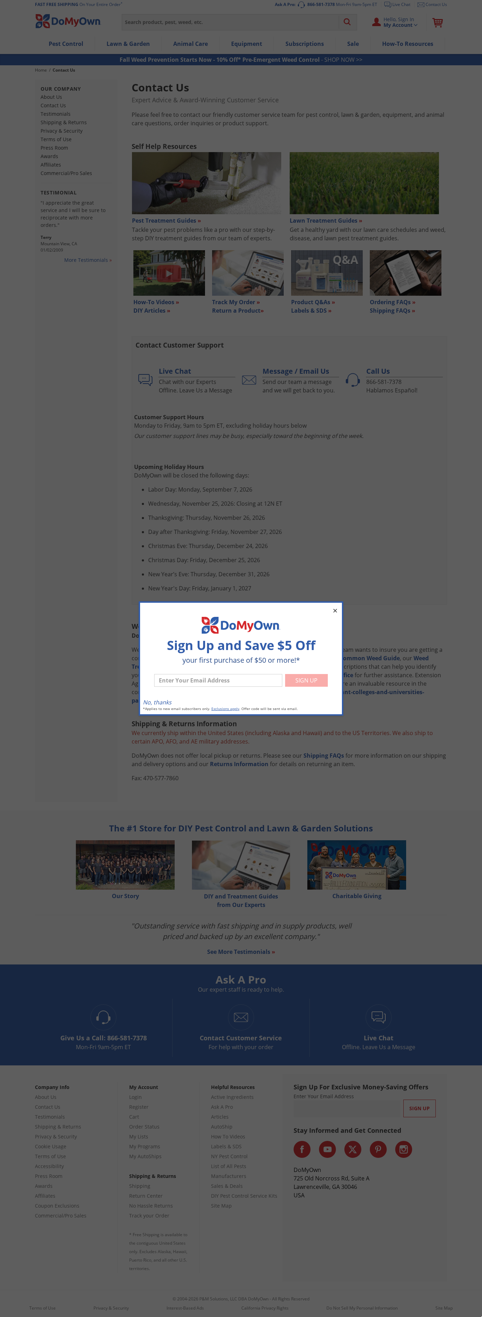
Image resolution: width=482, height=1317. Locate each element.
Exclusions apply (225, 708)
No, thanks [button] (157, 702)
